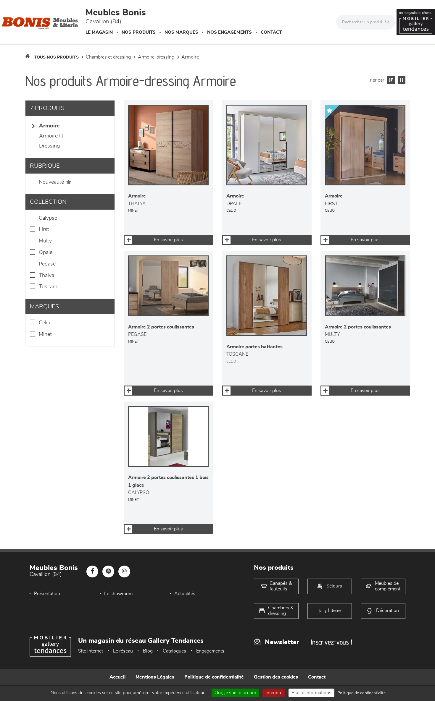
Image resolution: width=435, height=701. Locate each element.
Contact (271, 32)
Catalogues (174, 651)
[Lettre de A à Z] (400, 80)
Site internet (90, 651)
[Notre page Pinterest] (108, 571)
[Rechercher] (388, 22)
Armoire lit (51, 136)
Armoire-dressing (156, 57)
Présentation (47, 593)
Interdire (273, 692)
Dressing (49, 146)
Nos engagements (229, 32)
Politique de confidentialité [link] (361, 693)
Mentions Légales (155, 677)
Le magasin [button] (99, 32)
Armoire (190, 57)
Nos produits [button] (139, 32)
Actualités (184, 593)
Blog (148, 651)
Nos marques (181, 32)
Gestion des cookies (276, 677)
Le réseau (123, 651)
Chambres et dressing (108, 57)
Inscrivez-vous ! (331, 642)
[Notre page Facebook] (92, 571)
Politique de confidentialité (214, 677)
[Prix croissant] (390, 80)
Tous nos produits (56, 57)
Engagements (210, 651)
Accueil (117, 677)
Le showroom (118, 593)
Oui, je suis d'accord (235, 692)
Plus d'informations (311, 692)
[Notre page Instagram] (124, 571)
